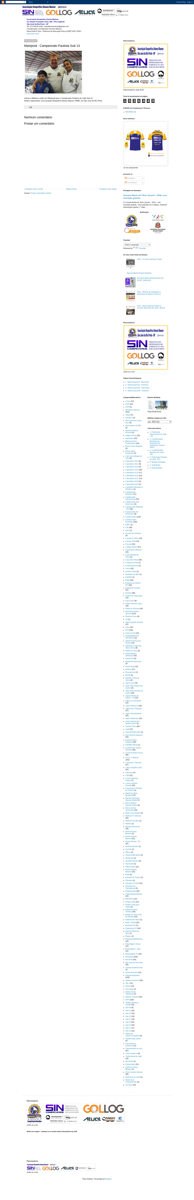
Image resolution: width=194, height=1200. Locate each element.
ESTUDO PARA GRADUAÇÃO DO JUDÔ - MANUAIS (150, 279)
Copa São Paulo (131, 560)
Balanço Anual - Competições (131, 442)
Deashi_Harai (130, 571)
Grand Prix (129, 659)
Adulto (127, 415)
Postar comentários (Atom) (41, 193)
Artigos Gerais (130, 436)
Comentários (132, 183)
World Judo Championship (131, 1081)
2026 (127, 407)
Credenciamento (131, 566)
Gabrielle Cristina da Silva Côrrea (133, 647)
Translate (142, 248)
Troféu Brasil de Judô (133, 1056)
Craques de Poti (131, 563)
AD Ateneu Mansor (132, 410)
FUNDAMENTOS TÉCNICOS (132, 637)
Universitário (130, 1064)
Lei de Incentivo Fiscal (134, 753)
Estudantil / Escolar (132, 588)
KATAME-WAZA (131, 745)
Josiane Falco (130, 726)
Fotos (127, 627)
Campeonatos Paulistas (130, 521)
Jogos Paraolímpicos (133, 714)
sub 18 (128, 1022)
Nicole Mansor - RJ (132, 841)
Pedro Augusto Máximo (131, 871)
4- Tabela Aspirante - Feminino (137, 391)
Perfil (127, 875)
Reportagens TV (131, 954)
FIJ (126, 619)
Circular (128, 544)
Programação (130, 891)
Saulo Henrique (131, 972)
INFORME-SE (130, 112)
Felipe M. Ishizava (132, 609)
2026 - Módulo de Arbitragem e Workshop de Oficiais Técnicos (149, 293)
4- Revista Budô (156, 468)
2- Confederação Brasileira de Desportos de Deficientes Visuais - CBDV (157, 443)
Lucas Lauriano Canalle (131, 784)
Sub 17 (128, 1019)
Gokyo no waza (131, 651)
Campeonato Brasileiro (130, 493)
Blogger (108, 1179)
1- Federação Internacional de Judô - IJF (158, 434)
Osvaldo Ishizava (132, 861)
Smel (127, 1000)
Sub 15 (128, 1016)
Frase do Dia (130, 633)
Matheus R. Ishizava (133, 816)
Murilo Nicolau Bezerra (131, 833)
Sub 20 (128, 1025)
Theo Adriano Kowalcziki (130, 1045)
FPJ (126, 630)
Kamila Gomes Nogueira (131, 741)
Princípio (128, 880)
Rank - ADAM (130, 923)
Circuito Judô (130, 541)
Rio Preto (129, 960)
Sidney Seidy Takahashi (130, 993)
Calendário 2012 (131, 464)
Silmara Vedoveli (131, 997)
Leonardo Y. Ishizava (133, 763)
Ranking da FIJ (131, 928)
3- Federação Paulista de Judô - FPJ (158, 458)
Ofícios (128, 852)
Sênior (128, 986)
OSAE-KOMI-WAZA (132, 855)
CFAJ (127, 531)
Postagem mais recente (34, 189)
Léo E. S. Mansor (132, 758)
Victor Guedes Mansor (134, 1072)
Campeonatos (130, 517)
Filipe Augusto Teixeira (134, 622)
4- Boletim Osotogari (157, 462)
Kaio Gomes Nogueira (134, 735)
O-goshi (128, 849)
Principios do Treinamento (130, 887)
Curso (127, 568)
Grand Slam (130, 666)
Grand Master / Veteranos (131, 655)
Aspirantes (129, 438)
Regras (128, 936)
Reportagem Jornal (132, 944)
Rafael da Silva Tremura (131, 911)
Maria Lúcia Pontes (132, 813)
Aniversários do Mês (133, 426)
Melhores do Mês (132, 821)
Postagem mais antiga (108, 189)
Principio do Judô (132, 883)
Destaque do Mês (132, 574)
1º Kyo (127, 401)
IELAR (127, 675)
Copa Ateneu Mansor (133, 550)
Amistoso (129, 418)
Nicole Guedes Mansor (131, 837)
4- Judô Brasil (155, 465)
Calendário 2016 (131, 476)
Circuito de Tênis (131, 538)
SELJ (127, 983)
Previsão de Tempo (132, 877)
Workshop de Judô (132, 1077)
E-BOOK (128, 577)
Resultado (129, 957)
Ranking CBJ (130, 925)
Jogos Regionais (131, 718)
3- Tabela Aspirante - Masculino (137, 388)
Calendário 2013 (131, 467)
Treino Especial (131, 1053)
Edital (127, 580)
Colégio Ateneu (131, 547)
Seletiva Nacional (132, 980)
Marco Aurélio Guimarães (130, 809)
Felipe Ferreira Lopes (133, 604)
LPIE (127, 775)
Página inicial (71, 189)
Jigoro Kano (130, 683)
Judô (127, 729)
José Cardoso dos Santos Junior (132, 722)
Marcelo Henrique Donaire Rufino (132, 799)
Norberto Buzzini (131, 846)
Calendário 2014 (131, 470)
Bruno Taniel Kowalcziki (130, 452)
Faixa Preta (129, 601)
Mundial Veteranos (132, 827)
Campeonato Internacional (130, 498)
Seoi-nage (129, 989)
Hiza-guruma (130, 672)
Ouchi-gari (129, 864)
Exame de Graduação (133, 596)
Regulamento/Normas (133, 939)
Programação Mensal (133, 894)
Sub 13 (128, 1013)
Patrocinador (130, 867)
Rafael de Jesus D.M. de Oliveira (133, 916)
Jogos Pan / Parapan (133, 709)
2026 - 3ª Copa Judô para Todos (149, 259)
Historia (128, 669)
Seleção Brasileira (132, 975)
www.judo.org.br (33, 34)
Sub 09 (128, 1008)
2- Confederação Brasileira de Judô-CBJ (157, 452)
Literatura (129, 773)
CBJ (127, 528)
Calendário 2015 (131, 473)
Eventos (128, 593)
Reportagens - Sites (133, 949)
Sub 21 (128, 1028)
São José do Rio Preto (134, 963)
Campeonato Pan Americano (132, 503)
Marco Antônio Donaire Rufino (131, 804)
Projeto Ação (130, 902)
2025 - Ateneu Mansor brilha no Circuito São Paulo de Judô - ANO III (151, 307)
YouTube (128, 1085)
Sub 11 (128, 1011)
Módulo (128, 824)
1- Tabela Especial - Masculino (137, 382)
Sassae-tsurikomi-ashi (134, 968)
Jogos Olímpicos (131, 706)
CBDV (127, 525)
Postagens (131, 178)
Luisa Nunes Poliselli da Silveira (133, 789)
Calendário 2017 (131, 478)
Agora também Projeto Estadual (139, 273)
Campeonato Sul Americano (131, 513)
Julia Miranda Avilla (132, 732)
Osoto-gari (129, 858)
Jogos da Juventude (133, 701)
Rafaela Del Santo (132, 920)
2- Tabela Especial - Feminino (136, 385)
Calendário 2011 (131, 461)
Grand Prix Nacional (133, 662)
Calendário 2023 (131, 484)
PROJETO (129, 899)
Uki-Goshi (129, 1061)
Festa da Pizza (131, 616)
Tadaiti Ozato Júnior (133, 1039)
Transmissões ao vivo (133, 1049)
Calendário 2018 (131, 481)
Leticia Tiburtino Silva (133, 768)
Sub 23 (128, 1031)
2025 (127, 404)
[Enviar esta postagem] (30, 107)
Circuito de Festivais (133, 533)
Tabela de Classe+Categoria (132, 1035)
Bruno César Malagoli (133, 446)
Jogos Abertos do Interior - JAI (132, 697)
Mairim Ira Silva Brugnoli (131, 794)
